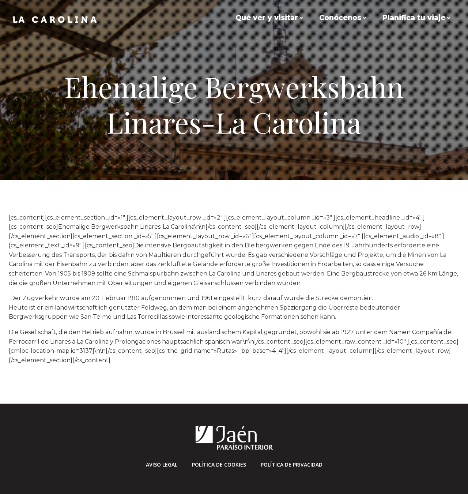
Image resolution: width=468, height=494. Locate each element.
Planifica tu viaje (413, 18)
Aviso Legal (161, 464)
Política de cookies (219, 464)
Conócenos (340, 18)
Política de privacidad (291, 464)
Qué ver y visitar (266, 18)
